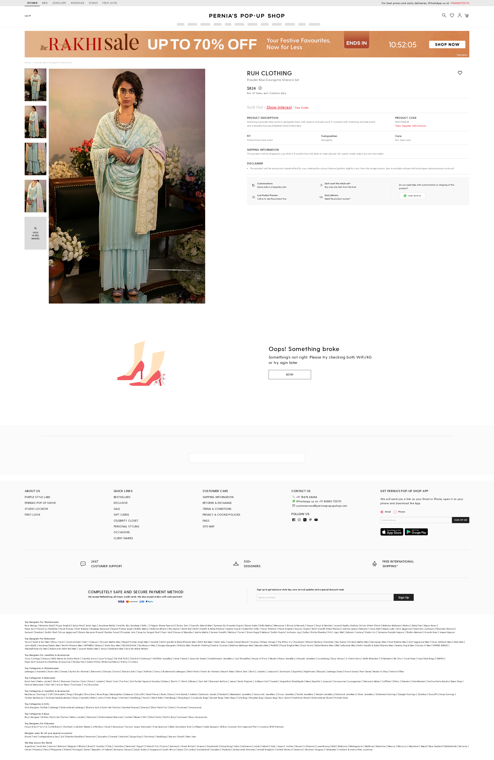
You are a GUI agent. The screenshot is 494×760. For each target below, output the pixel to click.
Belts (93, 697)
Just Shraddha (242, 658)
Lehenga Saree (335, 671)
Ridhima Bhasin (158, 628)
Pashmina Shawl (301, 697)
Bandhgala (298, 681)
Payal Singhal (285, 628)
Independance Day (49, 736)
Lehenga (54, 707)
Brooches (93, 684)
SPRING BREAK (440, 645)
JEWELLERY (59, 2)
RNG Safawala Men (345, 645)
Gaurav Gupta (302, 628)
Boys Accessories (198, 717)
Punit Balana (82, 628)
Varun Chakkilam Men (112, 648)
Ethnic (396, 681)
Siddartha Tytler (250, 628)
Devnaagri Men (378, 642)
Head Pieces (152, 694)
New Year (191, 736)
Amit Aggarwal (404, 628)
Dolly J (145, 625)
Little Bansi (55, 726)
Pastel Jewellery (305, 694)
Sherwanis (96, 671)
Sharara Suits (93, 707)
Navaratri (91, 736)
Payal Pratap (66, 628)
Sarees (64, 671)
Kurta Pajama (245, 681)
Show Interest (279, 107)
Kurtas (76, 681)
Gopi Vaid (166, 632)
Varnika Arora (89, 658)
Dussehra (102, 736)
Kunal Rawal (241, 642)
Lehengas (30, 671)
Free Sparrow (160, 726)
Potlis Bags (111, 697)
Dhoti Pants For (159, 707)
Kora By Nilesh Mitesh (137, 648)
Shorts (174, 681)
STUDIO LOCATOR (36, 508)
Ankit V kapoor (90, 642)
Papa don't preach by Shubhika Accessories (48, 662)
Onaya (310, 625)
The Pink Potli (121, 658)
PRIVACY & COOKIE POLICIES (221, 514)
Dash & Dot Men (41, 642)
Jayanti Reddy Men (88, 648)
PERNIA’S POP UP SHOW (40, 502)
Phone (401, 511)
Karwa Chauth (176, 736)
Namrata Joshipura (424, 628)
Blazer (137, 717)
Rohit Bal (186, 628)
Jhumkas (422, 694)
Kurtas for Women (79, 671)
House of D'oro (260, 658)
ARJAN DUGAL (129, 645)
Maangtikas (116, 694)
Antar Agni (91, 625)
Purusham (299, 642)
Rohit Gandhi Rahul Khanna (326, 628)
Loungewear (354, 681)
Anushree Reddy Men (49, 645)
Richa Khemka (318, 632)
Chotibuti (68, 726)
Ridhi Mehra (266, 625)
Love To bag (105, 658)
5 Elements (386, 658)
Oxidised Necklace (55, 697)
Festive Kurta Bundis (438, 681)
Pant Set (50, 684)
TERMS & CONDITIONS (217, 508)
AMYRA (440, 658)
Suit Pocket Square (140, 681)
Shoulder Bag (256, 697)
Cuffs (50, 694)
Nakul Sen (417, 625)
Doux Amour (337, 658)
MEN (44, 2)
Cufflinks (386, 681)
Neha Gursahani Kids (180, 726)
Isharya (46, 658)
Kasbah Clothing (201, 645)
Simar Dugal (253, 632)
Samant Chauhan (34, 632)
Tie (85, 684)
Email (388, 511)
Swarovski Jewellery (265, 694)
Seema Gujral (233, 628)
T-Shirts (183, 681)
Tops (139, 671)
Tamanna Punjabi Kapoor (391, 632)
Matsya (232, 632)
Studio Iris (370, 632)
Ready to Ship (380, 671)
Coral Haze (409, 658)
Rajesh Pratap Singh (122, 628)
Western (405, 681)
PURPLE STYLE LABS (37, 497)
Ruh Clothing (269, 73)
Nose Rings (102, 694)
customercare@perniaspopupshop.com (321, 505)
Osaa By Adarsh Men (201, 625)
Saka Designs (211, 726)
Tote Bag (242, 697)
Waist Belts (157, 697)
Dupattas (297, 671)
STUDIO (93, 2)
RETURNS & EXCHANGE (217, 502)
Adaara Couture (354, 632)
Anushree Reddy (107, 625)
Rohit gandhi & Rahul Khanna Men (178, 642)
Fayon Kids (30, 726)
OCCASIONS (122, 532)
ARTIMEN (88, 645)
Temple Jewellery (324, 694)
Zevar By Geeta (198, 658)
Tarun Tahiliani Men (441, 642)
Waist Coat (112, 681)
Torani (241, 632)
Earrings (41, 694)
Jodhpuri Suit (261, 681)
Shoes (75, 697)
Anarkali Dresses (130, 707)
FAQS (206, 520)
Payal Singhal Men (289, 645)
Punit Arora (307, 645)
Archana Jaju (294, 632)
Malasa (265, 632)
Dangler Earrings (406, 694)
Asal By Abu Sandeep (128, 625)
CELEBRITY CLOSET (126, 520)
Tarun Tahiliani (268, 628)
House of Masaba (183, 632)
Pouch (146, 697)
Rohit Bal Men (205, 642)
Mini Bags (230, 697)
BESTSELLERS (122, 497)
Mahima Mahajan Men (241, 645)
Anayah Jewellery (306, 658)
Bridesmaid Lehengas (174, 671)
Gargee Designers (166, 645)
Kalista (354, 625)
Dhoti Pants (193, 671)
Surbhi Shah (51, 632)
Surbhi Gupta (278, 632)
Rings (70, 694)
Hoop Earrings (446, 694)
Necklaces (30, 694)
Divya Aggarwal (67, 632)
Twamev (254, 642)
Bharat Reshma (314, 642)
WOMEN (32, 2)
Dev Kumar (341, 642)
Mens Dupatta (313, 681)
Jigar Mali (338, 632)
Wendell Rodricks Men (36, 648)
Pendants (223, 694)
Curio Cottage (32, 658)
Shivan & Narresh (295, 625)
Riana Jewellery (286, 658)
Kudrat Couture (219, 645)
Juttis (101, 697)
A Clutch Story (353, 658)
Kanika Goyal (112, 632)
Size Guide (302, 107)
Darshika (328, 642)
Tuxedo (274, 681)
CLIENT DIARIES (123, 538)
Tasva (28, 642)
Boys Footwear (179, 717)
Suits (83, 681)
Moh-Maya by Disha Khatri (66, 658)
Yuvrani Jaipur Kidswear (138, 726)
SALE (117, 508)
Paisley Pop (79, 662)
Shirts (56, 681)
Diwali (28, 736)
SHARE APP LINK (460, 520)
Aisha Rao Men (112, 645)
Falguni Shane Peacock (163, 625)
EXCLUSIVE (121, 502)
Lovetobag (323, 658)
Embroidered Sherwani (111, 717)
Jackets (261, 671)
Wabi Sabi (219, 642)
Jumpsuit (327, 681)
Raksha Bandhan (75, 736)
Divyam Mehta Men (110, 642)
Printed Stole (341, 697)
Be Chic (398, 658)
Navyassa (118, 726)
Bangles (79, 694)
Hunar (185, 658)
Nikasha (363, 628)
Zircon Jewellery (285, 694)
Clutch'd (134, 658)
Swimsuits (285, 671)
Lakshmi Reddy (83, 726)
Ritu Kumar (174, 628)
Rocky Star (182, 625)
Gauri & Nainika (324, 625)
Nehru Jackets (77, 717)
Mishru (406, 625)
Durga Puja (136, 736)
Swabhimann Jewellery (220, 658)
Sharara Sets (128, 671)
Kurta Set (107, 707)
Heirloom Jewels (208, 694)
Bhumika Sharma (445, 628)
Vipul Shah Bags (426, 658)
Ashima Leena (350, 628)
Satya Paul (78, 625)
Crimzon (133, 662)
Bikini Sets (241, 671)
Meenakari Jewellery (241, 694)
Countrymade (73, 642)
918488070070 (460, 3)
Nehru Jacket (44, 681)
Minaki (273, 658)
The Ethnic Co (284, 642)
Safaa (306, 632)
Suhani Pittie (93, 662)
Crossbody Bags (199, 697)
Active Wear (62, 684)
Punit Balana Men (397, 642)
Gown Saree (351, 671)
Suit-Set (203, 681)
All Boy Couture (228, 726)
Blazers (193, 681)
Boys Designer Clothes (36, 717)
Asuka (230, 642)
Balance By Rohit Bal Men (63, 648)
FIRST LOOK (109, 2)
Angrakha (285, 681)
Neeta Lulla (388, 628)
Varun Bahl (375, 628)
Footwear (76, 684)
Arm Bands (182, 694)
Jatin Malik (30, 645)
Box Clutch (284, 697)
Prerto (124, 662)
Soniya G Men (423, 645)
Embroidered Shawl (322, 697)
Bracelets (60, 694)
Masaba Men (262, 645)
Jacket (128, 717)
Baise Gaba (251, 625)
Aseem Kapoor (447, 632)
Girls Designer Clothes (36, 707)
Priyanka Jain (128, 632)
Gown (116, 671)
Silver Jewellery (366, 694)
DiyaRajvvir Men (147, 645)
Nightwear (309, 671)
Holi (35, 736)
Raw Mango (31, 625)
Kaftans (148, 671)
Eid (62, 736)
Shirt (144, 717)
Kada (67, 697)
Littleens (198, 726)
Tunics (157, 671)
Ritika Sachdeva (110, 662)
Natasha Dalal (46, 625)
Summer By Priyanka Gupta (228, 625)
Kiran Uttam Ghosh (370, 625)
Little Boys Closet (102, 726)
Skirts (252, 671)
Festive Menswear (34, 684)
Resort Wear (227, 671)
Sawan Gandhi (218, 632)
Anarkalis (41, 671)
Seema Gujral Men (404, 645)
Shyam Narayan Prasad (90, 632)
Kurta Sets (53, 671)
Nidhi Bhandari (371, 658)
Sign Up (403, 597)
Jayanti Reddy (341, 625)
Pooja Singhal (63, 625)
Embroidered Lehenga (72, 707)
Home (28, 62)
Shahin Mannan (414, 632)
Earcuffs (139, 694)
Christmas (149, 736)
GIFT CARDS (121, 514)
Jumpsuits (272, 671)
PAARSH (274, 645)
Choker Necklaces (34, 697)
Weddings (161, 736)
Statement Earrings (386, 694)
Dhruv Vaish (57, 642)
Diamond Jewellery (345, 694)
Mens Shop (456, 681)
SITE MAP (209, 526)
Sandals (84, 697)
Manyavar (279, 625)
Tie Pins (124, 681)
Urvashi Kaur (431, 632)
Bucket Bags (216, 697)
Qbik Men (458, 642)
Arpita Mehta (202, 632)
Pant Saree (365, 671)
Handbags (135, 697)
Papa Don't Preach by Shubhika (41, 628)
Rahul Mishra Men (324, 645)
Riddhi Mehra (141, 628)
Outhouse (145, 658)
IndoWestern (418, 681)
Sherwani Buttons (218, 681)
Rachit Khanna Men (72, 645)
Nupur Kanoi (430, 625)
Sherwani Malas (371, 681)
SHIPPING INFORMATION (218, 497)
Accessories (340, 681)
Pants (91, 681)
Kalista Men (184, 645)
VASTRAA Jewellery (162, 658)
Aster (177, 658)
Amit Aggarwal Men (419, 642)
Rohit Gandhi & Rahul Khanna (208, 628)
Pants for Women (210, 671)
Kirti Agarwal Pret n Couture (253, 726)
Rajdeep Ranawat (100, 628)
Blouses (321, 671)
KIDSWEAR (77, 2)
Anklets (193, 694)
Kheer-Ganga (268, 642)
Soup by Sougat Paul (148, 632)
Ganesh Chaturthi (118, 736)
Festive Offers (397, 671)
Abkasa (99, 645)
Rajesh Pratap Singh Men (135, 642)
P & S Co (42, 726)
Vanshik (154, 642)
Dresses (107, 671)
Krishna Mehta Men (359, 642)
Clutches (123, 697)
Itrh (330, 632)
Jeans (233, 681)
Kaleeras (128, 694)
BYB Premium (277, 726)
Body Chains (167, 694)
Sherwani (66, 681)
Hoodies (156, 681)
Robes (165, 681)
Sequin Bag (271, 697)
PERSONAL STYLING (126, 526)
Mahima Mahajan (391, 625)
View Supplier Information (410, 125)
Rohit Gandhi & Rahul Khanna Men (375, 645)
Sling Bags (183, 697)
